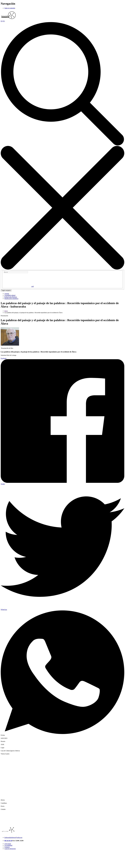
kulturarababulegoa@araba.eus (13, 837)
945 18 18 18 (8, 840)
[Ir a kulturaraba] (8, 19)
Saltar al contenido (9, 8)
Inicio (6, 311)
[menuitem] (6, 293)
